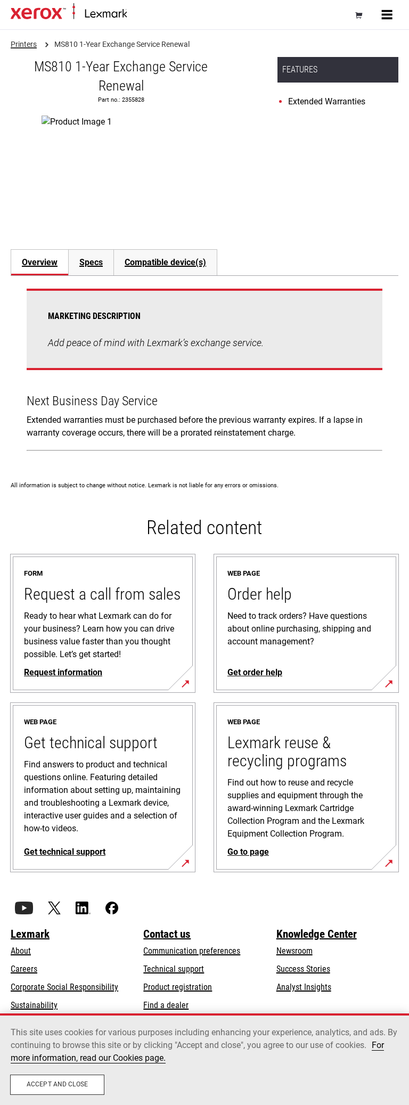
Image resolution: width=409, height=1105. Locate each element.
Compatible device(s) (165, 262)
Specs (91, 262)
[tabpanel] (204, 372)
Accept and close (57, 1084)
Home (135, 14)
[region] (204, 1059)
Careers (24, 969)
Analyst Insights (303, 987)
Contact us (167, 934)
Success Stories (303, 969)
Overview (40, 262)
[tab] (39, 262)
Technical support (173, 969)
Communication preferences (191, 951)
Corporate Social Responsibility (64, 987)
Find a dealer (166, 1005)
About (21, 951)
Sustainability (34, 1005)
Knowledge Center (316, 934)
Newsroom (294, 951)
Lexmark (30, 934)
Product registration (177, 987)
